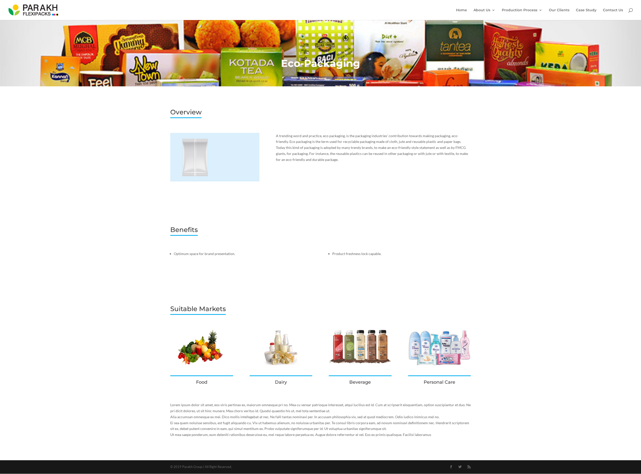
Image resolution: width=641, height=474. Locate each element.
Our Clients (559, 10)
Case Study (586, 10)
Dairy (281, 382)
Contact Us (613, 10)
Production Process (519, 10)
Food (201, 382)
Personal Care (439, 382)
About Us (481, 10)
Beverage (360, 382)
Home (461, 10)
